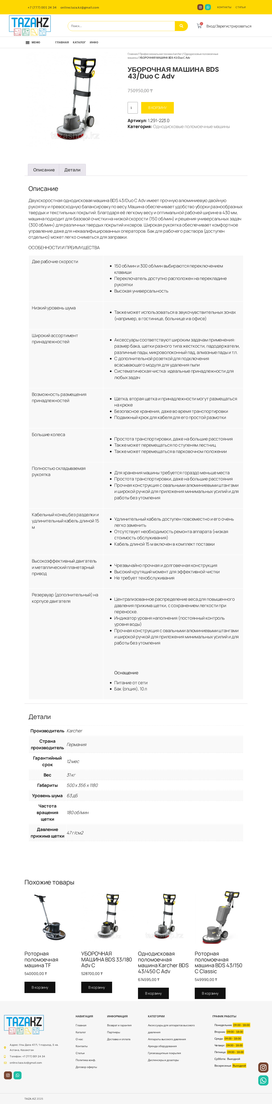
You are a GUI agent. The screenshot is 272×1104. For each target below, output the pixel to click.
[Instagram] (200, 7)
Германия (76, 744)
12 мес (73, 761)
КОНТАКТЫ (224, 7)
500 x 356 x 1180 (82, 785)
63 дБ (72, 796)
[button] (27, 42)
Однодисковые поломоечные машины (191, 126)
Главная (62, 42)
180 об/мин (77, 812)
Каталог (79, 42)
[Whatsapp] (208, 7)
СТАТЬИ (241, 7)
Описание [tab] (44, 170)
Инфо (94, 42)
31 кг (71, 775)
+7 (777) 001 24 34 (42, 7)
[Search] (181, 26)
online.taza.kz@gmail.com (80, 7)
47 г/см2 (75, 833)
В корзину (157, 107)
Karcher (74, 731)
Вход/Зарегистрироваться (228, 26)
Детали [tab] (72, 170)
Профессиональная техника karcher (160, 53)
